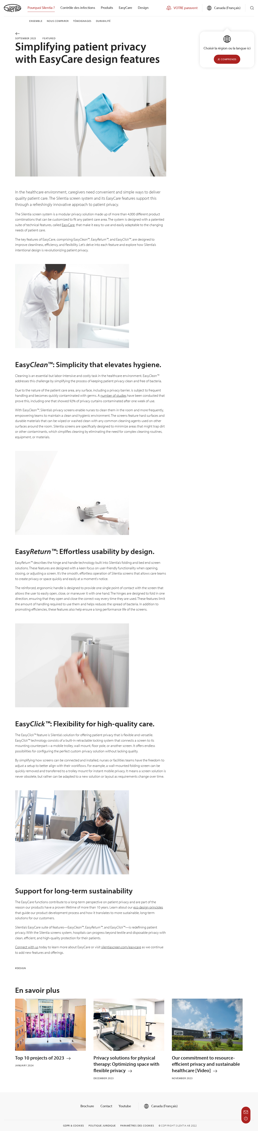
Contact (106, 1106)
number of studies (113, 395)
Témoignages (82, 21)
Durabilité (103, 21)
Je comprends (227, 59)
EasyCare (125, 7)
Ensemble (35, 21)
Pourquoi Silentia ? (41, 7)
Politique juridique (102, 1125)
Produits (107, 7)
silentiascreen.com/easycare (121, 947)
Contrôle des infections (77, 7)
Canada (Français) (164, 1106)
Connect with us (26, 947)
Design (143, 7)
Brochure (87, 1106)
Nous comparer (58, 21)
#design (20, 968)
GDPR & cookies (73, 1125)
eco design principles (148, 907)
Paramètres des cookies (137, 1125)
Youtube (125, 1106)
